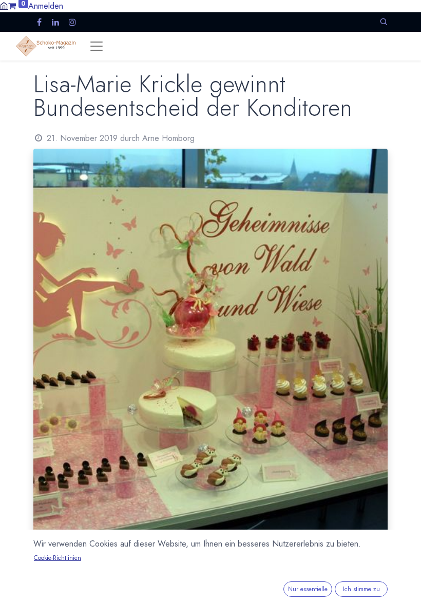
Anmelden (45, 6)
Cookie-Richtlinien (57, 557)
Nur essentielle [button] (308, 589)
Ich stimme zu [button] (361, 589)
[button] (383, 22)
